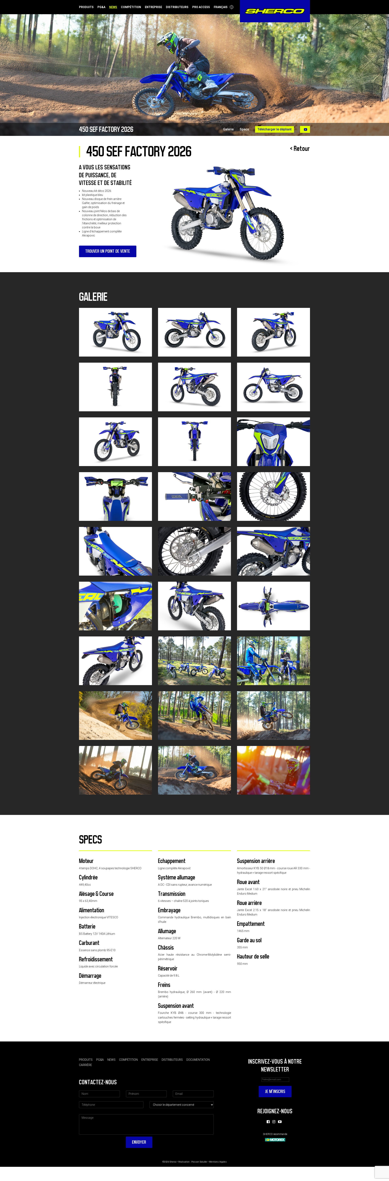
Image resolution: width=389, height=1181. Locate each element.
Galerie (228, 129)
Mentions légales (218, 1162)
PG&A (101, 7)
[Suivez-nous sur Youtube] (280, 1122)
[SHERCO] (275, 11)
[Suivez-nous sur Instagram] (273, 1122)
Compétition (131, 7)
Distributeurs (177, 7)
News (113, 7)
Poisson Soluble (199, 1162)
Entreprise (153, 7)
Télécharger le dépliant (275, 129)
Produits (86, 7)
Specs (244, 129)
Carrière (85, 1065)
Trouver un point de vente (107, 251)
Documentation (198, 1059)
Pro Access (201, 7)
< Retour (300, 149)
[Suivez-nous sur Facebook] (268, 1122)
